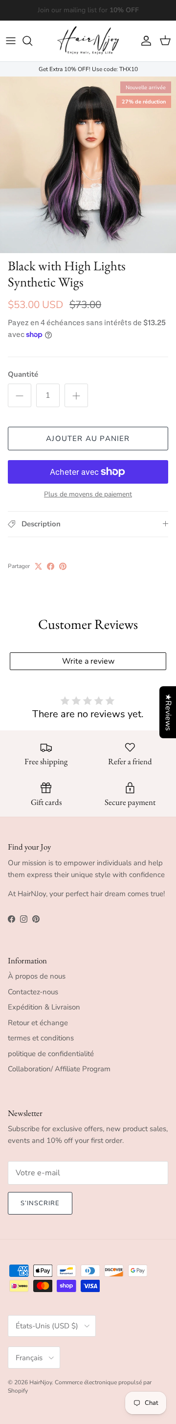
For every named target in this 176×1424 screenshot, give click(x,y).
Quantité (23, 374)
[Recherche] (32, 41)
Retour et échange (38, 1023)
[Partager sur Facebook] (50, 566)
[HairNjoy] (88, 41)
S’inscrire (40, 1203)
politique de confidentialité (51, 1054)
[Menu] (11, 41)
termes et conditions (41, 1038)
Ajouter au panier (88, 438)
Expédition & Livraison (44, 1007)
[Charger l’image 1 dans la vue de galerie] (88, 165)
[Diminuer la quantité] (19, 395)
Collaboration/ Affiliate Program (59, 1069)
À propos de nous (37, 976)
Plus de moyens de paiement (88, 495)
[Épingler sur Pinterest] (62, 566)
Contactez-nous (33, 992)
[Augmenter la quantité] (76, 395)
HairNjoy (40, 1382)
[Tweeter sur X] (38, 566)
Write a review (88, 661)
